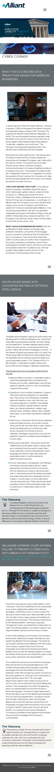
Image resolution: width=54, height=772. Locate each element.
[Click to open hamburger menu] (44, 9)
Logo (13, 5)
